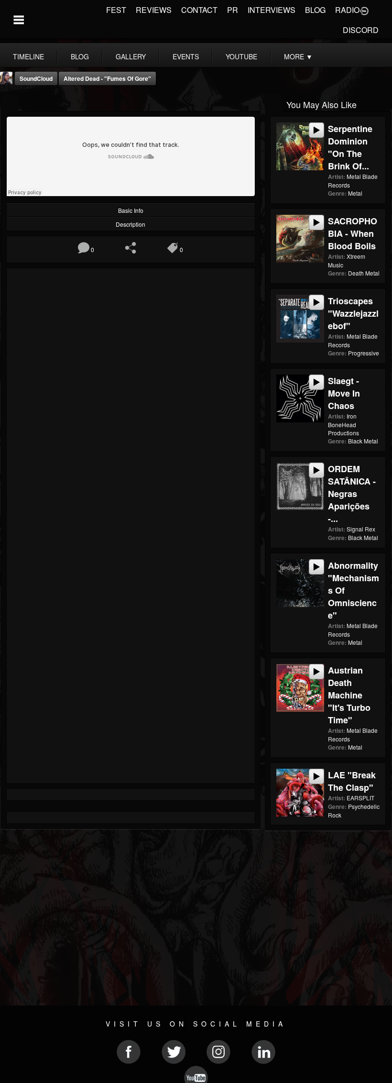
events (186, 56)
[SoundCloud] (10, 104)
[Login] (364, 10)
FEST (116, 9)
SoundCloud (36, 78)
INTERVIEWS (271, 9)
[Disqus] (130, 401)
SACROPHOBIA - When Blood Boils (352, 233)
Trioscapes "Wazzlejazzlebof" (353, 313)
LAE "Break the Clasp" (352, 781)
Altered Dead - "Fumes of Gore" (107, 78)
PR (232, 9)
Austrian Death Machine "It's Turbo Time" (349, 695)
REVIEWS (154, 9)
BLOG (315, 9)
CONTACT (199, 9)
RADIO (347, 9)
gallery (131, 56)
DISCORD (361, 29)
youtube (241, 56)
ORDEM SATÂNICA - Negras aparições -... (352, 494)
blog (80, 56)
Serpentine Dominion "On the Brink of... (350, 147)
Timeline (28, 56)
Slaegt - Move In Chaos (344, 393)
